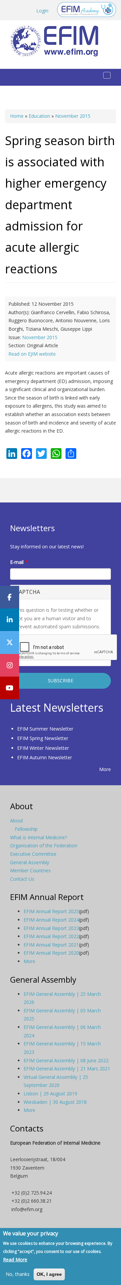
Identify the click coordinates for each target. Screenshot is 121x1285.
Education (39, 116)
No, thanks (18, 1274)
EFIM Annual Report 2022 (51, 936)
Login (42, 10)
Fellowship (26, 829)
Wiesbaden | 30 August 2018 (55, 1102)
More (105, 769)
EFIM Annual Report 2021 (51, 944)
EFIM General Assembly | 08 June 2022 (66, 1060)
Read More (15, 1259)
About (16, 820)
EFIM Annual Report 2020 (51, 953)
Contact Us (22, 879)
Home (17, 116)
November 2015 (72, 116)
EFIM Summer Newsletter (45, 729)
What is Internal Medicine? (38, 837)
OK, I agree (49, 1274)
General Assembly (29, 862)
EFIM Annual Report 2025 (51, 911)
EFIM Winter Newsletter (43, 748)
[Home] (57, 41)
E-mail (19, 562)
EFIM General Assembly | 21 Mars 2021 (67, 1068)
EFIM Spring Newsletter (42, 738)
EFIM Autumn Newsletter (44, 757)
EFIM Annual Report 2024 (51, 920)
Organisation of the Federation (43, 845)
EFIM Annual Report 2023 (51, 928)
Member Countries (30, 870)
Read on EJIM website (32, 354)
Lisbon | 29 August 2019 (50, 1093)
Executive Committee (33, 854)
